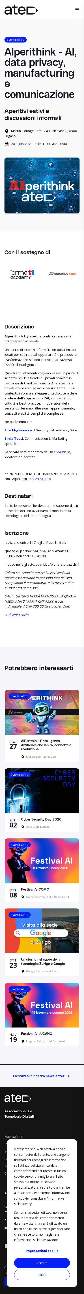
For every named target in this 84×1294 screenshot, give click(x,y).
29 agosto (43, 478)
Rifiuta (42, 1275)
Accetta (42, 1263)
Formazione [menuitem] (13, 1136)
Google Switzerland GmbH (42, 971)
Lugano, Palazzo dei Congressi (45, 1041)
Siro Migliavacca (18, 430)
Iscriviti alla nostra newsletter (39, 1076)
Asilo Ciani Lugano (38, 826)
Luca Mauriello (59, 452)
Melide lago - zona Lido (41, 756)
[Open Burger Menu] (77, 9)
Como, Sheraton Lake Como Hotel (47, 897)
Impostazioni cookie (42, 1251)
